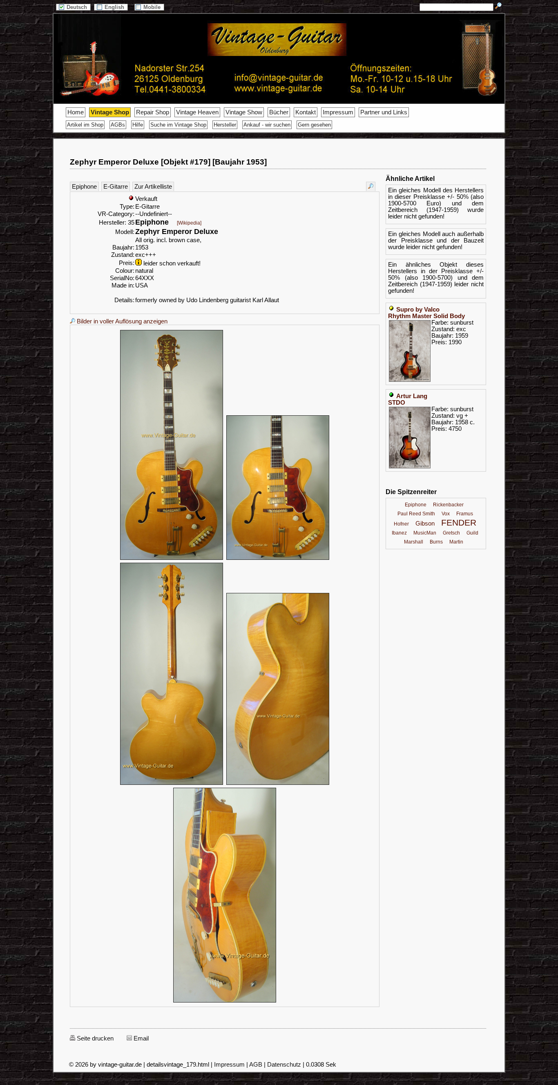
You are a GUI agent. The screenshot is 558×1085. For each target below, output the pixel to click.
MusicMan (424, 533)
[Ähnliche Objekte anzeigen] (370, 186)
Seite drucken (94, 1038)
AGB (255, 1064)
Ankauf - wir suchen (266, 125)
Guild (472, 533)
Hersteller (225, 125)
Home (75, 112)
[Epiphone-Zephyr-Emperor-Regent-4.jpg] (277, 783)
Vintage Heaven (197, 112)
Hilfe (137, 125)
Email (140, 1038)
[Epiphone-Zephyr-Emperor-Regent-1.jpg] (171, 558)
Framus (464, 514)
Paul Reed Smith (416, 514)
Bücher (278, 112)
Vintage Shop (110, 112)
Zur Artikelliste (153, 186)
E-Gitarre (115, 186)
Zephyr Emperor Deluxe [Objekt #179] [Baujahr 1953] (168, 162)
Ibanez (399, 533)
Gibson (425, 523)
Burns (436, 542)
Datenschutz (284, 1064)
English (115, 7)
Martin (456, 542)
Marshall (413, 542)
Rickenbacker (448, 505)
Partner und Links (383, 112)
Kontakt (305, 112)
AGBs (118, 125)
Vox (446, 514)
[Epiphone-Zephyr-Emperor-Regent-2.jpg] (277, 558)
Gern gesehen (314, 125)
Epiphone (84, 186)
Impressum (338, 112)
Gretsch (451, 533)
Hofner (401, 524)
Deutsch (77, 7)
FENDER (458, 523)
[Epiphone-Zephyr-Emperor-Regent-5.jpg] (224, 1001)
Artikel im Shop (85, 125)
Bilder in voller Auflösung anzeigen (121, 321)
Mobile (153, 7)
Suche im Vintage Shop (178, 125)
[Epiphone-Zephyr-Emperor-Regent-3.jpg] (171, 783)
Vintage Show (243, 112)
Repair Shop (152, 112)
